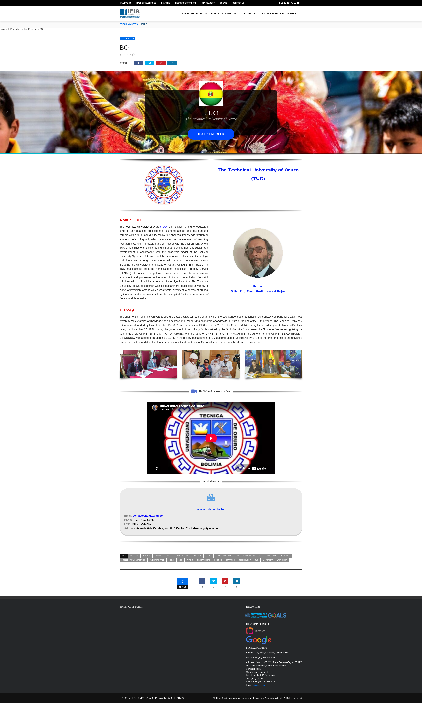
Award (158, 555)
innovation (272, 555)
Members (202, 13)
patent (190, 560)
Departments (276, 13)
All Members (165, 698)
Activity (146, 555)
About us (188, 13)
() (163, 226)
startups (230, 560)
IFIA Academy (208, 3)
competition (182, 555)
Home (3, 29)
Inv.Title (165, 3)
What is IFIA (151, 698)
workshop (282, 560)
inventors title (157, 560)
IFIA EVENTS (125, 3)
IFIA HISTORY (138, 698)
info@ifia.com (259, 685)
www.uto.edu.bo (211, 509)
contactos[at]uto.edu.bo (148, 515)
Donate (223, 3)
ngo (180, 560)
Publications (256, 13)
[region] (211, 112)
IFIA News (179, 698)
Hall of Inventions (146, 3)
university (268, 560)
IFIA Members (15, 29)
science (218, 560)
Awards (226, 13)
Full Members (30, 29)
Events (214, 13)
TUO (256, 560)
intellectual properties (133, 560)
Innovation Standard (185, 3)
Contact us (238, 3)
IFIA (261, 555)
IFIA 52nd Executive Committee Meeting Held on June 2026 (171, 24)
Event (208, 555)
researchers (203, 560)
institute (285, 555)
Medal (171, 560)
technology (245, 560)
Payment (292, 13)
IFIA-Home (125, 698)
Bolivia (168, 555)
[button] (6, 112)
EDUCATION (196, 555)
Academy (134, 555)
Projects (239, 13)
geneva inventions (224, 555)
